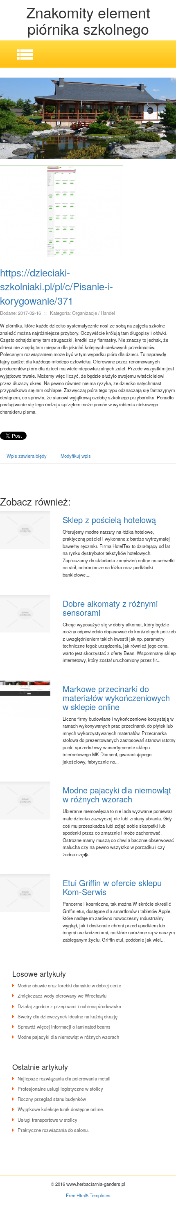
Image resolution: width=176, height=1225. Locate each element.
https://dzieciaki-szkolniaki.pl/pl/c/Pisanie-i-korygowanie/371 (56, 286)
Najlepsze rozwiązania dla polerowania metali (64, 1078)
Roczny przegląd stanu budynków (52, 1099)
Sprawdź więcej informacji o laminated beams (64, 1026)
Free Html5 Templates (88, 1195)
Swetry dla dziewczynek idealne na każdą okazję (67, 1016)
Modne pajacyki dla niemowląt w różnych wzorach (117, 794)
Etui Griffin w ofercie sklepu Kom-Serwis (112, 887)
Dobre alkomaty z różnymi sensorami (110, 607)
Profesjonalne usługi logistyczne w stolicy (60, 1088)
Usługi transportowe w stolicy (47, 1119)
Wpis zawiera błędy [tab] (27, 455)
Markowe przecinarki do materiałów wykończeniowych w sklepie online (116, 698)
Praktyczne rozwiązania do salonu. (53, 1130)
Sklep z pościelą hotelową (109, 520)
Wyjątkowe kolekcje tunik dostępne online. (61, 1109)
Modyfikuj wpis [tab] (76, 455)
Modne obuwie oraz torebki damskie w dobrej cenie (69, 985)
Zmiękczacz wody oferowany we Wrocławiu (62, 995)
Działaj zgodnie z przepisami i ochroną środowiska (69, 1006)
